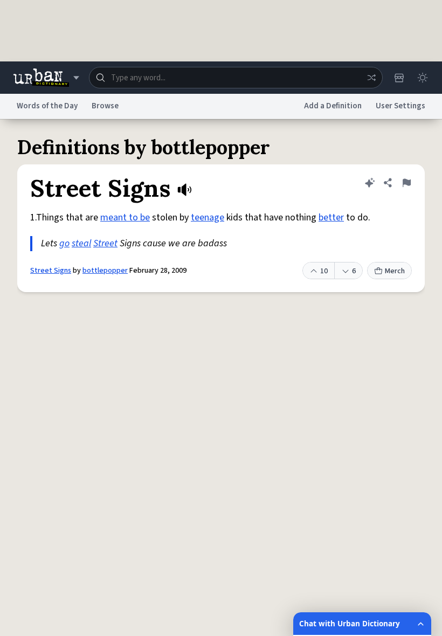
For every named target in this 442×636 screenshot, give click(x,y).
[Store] (399, 77)
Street (105, 243)
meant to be (125, 217)
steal (81, 243)
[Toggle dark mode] (422, 77)
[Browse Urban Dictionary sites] (46, 77)
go (64, 243)
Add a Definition (333, 106)
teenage (207, 217)
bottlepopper (105, 270)
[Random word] (371, 77)
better (331, 217)
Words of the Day (47, 106)
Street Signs (50, 270)
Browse (105, 106)
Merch (395, 271)
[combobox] (236, 77)
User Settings (400, 106)
